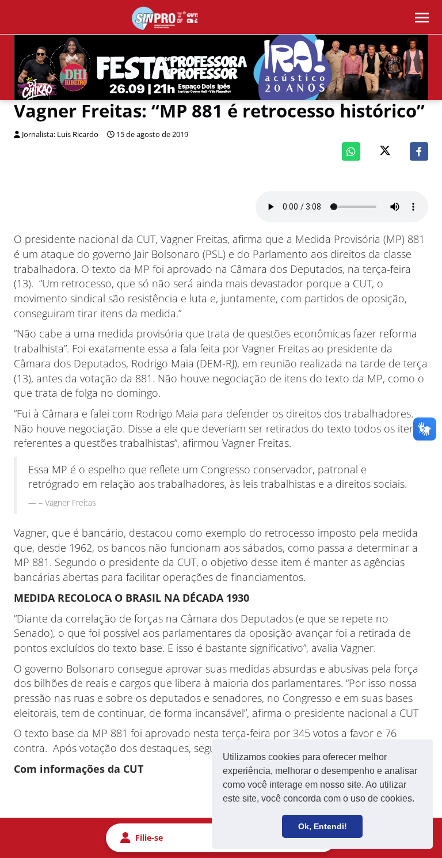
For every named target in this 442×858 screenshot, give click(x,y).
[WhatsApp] (351, 151)
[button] (418, 800)
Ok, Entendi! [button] (322, 826)
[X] (385, 151)
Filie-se (149, 837)
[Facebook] (419, 151)
